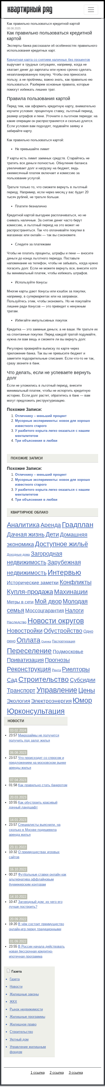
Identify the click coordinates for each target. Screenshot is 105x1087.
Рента (56, 670)
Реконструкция (29, 669)
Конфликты (75, 582)
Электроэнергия (51, 701)
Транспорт (21, 690)
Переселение (29, 651)
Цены (86, 690)
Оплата (28, 640)
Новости (16, 721)
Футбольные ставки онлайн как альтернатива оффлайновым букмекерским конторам (37, 879)
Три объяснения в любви (36, 441)
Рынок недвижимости (26, 1009)
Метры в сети (20, 602)
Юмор (82, 700)
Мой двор (48, 601)
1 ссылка (38, 1072)
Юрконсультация (36, 711)
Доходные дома (18, 554)
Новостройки (25, 630)
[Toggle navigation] (91, 10)
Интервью (64, 572)
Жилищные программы (27, 1017)
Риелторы (76, 669)
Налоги (74, 610)
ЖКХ (13, 1002)
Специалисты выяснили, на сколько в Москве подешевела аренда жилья (34, 830)
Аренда (51, 525)
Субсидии (82, 680)
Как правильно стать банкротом (42, 785)
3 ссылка (76, 1072)
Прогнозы (57, 660)
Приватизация (25, 660)
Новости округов (56, 620)
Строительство (43, 679)
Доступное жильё (61, 544)
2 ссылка (57, 1072)
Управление (56, 690)
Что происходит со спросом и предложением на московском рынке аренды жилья (37, 763)
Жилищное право (23, 1024)
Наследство (17, 622)
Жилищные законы (24, 994)
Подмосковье (68, 651)
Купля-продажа (30, 591)
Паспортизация (63, 641)
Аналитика (23, 525)
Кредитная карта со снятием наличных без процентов (48, 60)
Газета (15, 979)
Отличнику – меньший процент (41, 416)
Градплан (77, 525)
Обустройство (63, 630)
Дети (52, 534)
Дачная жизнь (26, 534)
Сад (12, 680)
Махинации (71, 591)
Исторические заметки (33, 582)
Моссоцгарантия (44, 610)
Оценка (46, 641)
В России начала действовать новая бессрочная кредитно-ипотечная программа (37, 951)
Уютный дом (19, 1039)
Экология (18, 701)
